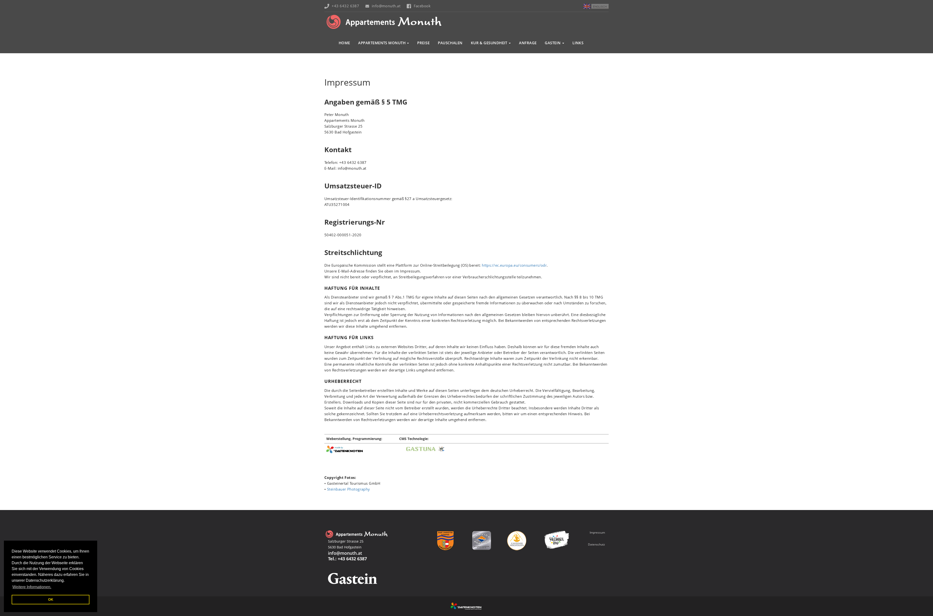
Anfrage (527, 42)
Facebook (422, 5)
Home (344, 42)
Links (577, 42)
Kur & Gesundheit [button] (490, 42)
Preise (423, 42)
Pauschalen (450, 42)
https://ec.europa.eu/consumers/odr (514, 265)
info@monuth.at (386, 5)
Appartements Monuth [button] (382, 42)
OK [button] (50, 599)
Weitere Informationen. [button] (31, 587)
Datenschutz (596, 544)
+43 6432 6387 (345, 5)
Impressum (597, 532)
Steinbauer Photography (348, 489)
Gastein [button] (553, 42)
